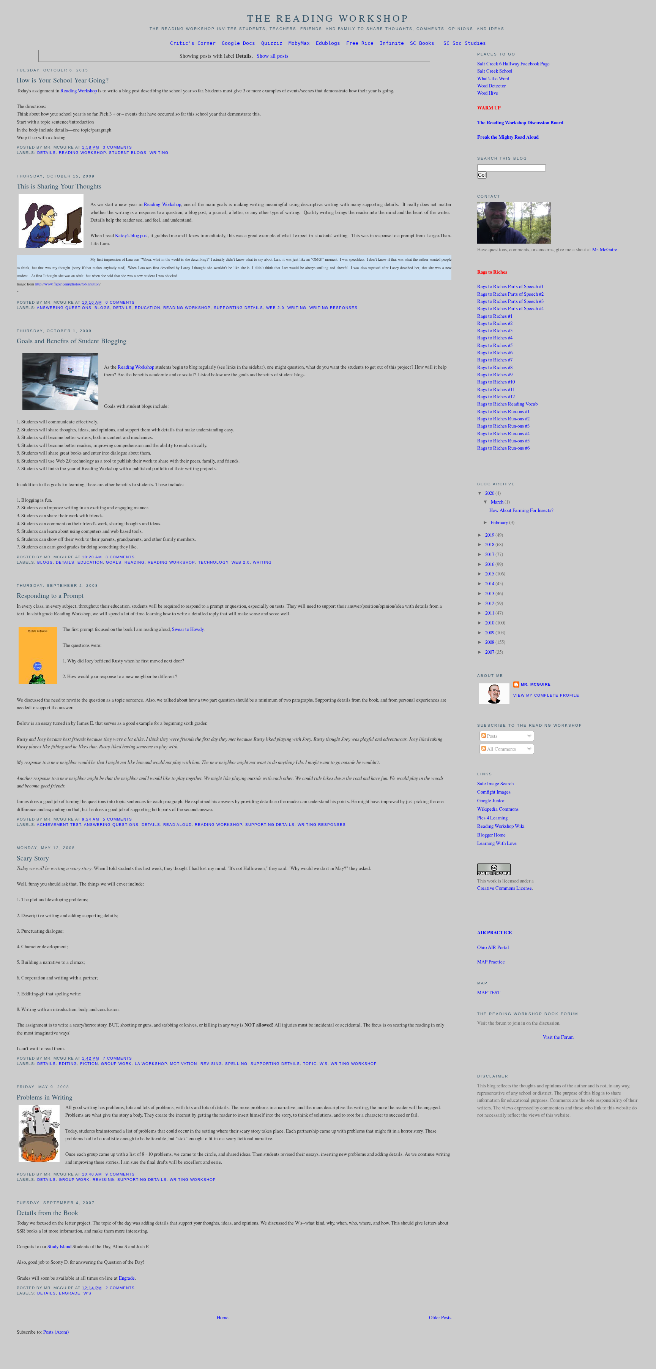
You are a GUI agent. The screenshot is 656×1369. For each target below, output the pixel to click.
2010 (490, 622)
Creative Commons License (504, 887)
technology (213, 562)
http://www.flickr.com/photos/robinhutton (67, 284)
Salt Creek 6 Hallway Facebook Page (513, 63)
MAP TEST (488, 992)
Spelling (236, 1064)
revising (211, 1064)
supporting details (238, 308)
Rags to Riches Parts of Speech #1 (510, 286)
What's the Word (493, 78)
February (500, 522)
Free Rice (360, 43)
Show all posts (273, 55)
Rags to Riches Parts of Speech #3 (510, 301)
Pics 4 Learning (492, 817)
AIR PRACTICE (494, 932)
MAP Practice (491, 961)
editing (68, 1064)
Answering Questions (64, 308)
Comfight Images (494, 791)
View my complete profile (546, 695)
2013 (490, 593)
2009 (490, 632)
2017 (490, 554)
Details (46, 153)
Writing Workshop (354, 1064)
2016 (490, 564)
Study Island (59, 1246)
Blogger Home (491, 834)
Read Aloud (177, 824)
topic (310, 1064)
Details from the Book (47, 1212)
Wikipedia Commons (498, 808)
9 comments (120, 1174)
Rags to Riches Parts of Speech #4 (510, 308)
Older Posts (440, 1317)
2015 (490, 573)
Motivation (183, 1064)
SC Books (422, 43)
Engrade (127, 1277)
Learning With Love (497, 843)
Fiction (89, 1064)
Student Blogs (128, 153)
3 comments (117, 147)
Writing (159, 153)
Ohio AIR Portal (493, 947)
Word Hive (487, 92)
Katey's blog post (131, 235)
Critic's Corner (193, 43)
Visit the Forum (558, 1036)
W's (324, 1064)
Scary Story (33, 857)
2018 (490, 544)
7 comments (117, 1058)
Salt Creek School (494, 70)
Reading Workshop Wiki (501, 825)
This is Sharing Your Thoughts (59, 185)
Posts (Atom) (56, 1331)
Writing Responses (333, 308)
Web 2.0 (275, 308)
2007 (490, 651)
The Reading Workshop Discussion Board (520, 122)
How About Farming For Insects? (521, 510)
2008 (490, 642)
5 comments (117, 819)
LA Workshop (151, 1064)
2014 (490, 583)
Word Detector (491, 85)
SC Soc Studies (464, 43)
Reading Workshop (78, 90)
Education (147, 308)
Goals (113, 562)
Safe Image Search (495, 783)
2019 (490, 534)
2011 (490, 612)
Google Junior (490, 800)
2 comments (120, 1288)
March (498, 501)
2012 (490, 603)
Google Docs (238, 43)
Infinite (392, 43)
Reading (135, 562)
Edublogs (328, 43)
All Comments (501, 748)
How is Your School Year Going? (63, 79)
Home (223, 1317)
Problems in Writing (45, 1096)
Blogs (102, 308)
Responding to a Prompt (50, 595)
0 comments (120, 302)
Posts (491, 735)
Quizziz (271, 43)
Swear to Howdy (187, 629)
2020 (490, 493)
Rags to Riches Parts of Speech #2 (510, 293)
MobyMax (299, 43)
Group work (116, 1064)
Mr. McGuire (604, 249)
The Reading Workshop (328, 17)
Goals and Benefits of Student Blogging (71, 340)
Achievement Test (59, 824)
